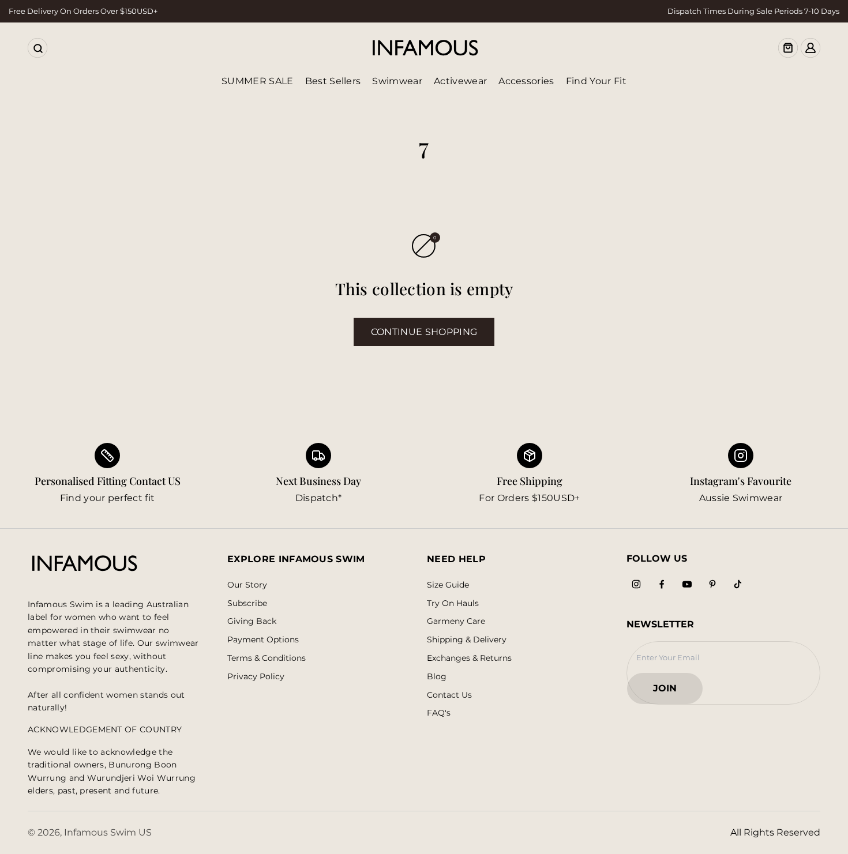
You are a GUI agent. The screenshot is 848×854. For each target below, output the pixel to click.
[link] (318, 474)
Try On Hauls (453, 603)
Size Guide (448, 585)
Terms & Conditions (266, 658)
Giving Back (251, 621)
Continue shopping (424, 331)
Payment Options (263, 640)
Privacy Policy (255, 677)
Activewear (460, 81)
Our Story (247, 585)
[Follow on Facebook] (661, 584)
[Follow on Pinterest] (712, 584)
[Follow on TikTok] (738, 584)
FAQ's (439, 713)
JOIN (670, 692)
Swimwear (397, 81)
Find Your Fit (596, 81)
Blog (436, 677)
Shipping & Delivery (466, 640)
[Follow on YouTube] (687, 584)
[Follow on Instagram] (636, 584)
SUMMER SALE (258, 81)
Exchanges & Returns (469, 658)
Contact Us (449, 695)
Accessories (526, 81)
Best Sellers (333, 81)
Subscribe (247, 603)
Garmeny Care (456, 621)
